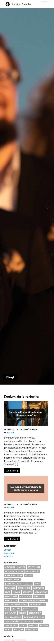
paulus (26, 609)
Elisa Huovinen (32, 571)
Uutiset (10, 433)
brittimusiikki (34, 567)
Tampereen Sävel (12, 621)
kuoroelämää (11, 596)
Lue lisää (11, 470)
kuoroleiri (38, 596)
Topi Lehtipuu (11, 625)
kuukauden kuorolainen (16, 604)
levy (7, 609)
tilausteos (27, 621)
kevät (7, 592)
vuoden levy (31, 629)
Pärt (35, 609)
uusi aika (44, 625)
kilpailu (16, 592)
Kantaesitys (38, 588)
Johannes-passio (12, 579)
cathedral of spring (14, 571)
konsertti (27, 592)
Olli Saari (16, 609)
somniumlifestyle (13, 617)
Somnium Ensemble (21, 4)
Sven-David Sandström (34, 617)
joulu (37, 584)
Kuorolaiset (9, 553)
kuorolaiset (25, 596)
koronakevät (41, 592)
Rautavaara (10, 613)
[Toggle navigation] (44, 4)
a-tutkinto (10, 567)
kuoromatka (11, 600)
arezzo (22, 567)
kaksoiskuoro (24, 588)
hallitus (28, 575)
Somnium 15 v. (35, 613)
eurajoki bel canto (13, 575)
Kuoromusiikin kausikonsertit (33, 600)
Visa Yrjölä (18, 629)
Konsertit (8, 556)
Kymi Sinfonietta (37, 604)
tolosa (38, 621)
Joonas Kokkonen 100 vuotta (18, 584)
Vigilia (8, 629)
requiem (22, 613)
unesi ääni (33, 625)
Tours (23, 625)
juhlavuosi (10, 588)
